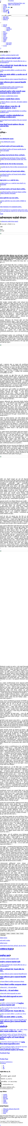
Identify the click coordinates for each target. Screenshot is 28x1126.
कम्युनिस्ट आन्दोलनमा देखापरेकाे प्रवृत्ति (10, 58)
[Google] (4, 1068)
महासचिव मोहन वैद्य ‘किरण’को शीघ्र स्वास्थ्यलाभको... (12, 164)
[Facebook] (3, 1065)
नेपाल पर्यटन (9, 43)
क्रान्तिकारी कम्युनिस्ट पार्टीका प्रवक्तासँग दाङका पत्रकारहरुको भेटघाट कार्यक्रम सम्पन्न (12, 92)
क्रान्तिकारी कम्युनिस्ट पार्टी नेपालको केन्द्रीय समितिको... (12, 171)
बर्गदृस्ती (5, 11)
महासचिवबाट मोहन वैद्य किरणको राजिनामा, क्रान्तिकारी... (12, 155)
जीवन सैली (5, 10)
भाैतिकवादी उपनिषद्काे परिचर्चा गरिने (11, 1109)
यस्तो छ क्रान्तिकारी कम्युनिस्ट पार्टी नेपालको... (12, 1050)
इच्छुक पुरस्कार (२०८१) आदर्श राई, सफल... (9, 180)
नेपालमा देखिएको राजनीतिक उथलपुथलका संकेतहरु (13, 984)
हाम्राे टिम (5, 1111)
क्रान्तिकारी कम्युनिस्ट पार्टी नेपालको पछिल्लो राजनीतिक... (13, 189)
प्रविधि (4, 40)
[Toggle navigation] (0, 22)
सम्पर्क (4, 1113)
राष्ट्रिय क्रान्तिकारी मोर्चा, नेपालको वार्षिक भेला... (12, 1011)
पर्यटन (4, 41)
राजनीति (5, 6)
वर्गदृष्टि (1, 214)
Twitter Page (4, 1059)
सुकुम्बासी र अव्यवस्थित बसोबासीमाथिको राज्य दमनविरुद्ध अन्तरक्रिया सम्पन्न (12, 116)
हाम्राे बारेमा (5, 17)
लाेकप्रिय (3, 1027)
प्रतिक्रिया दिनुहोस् (6, 949)
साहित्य (4, 34)
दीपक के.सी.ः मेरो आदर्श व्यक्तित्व (9, 990)
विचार (4, 9)
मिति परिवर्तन (6, 18)
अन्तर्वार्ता (5, 1094)
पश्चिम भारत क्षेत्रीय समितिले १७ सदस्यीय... (11, 1017)
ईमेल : (1, 1084)
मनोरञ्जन (5, 1103)
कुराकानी (5, 33)
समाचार (5, 4)
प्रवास (4, 36)
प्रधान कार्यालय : (4, 1076)
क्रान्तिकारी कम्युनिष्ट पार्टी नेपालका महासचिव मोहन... (12, 146)
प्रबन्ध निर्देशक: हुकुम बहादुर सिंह (15, 1117)
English (5, 45)
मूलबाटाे (16, 221)
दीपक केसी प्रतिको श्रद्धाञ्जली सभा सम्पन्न (11, 996)
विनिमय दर (5, 19)
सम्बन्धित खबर (5, 956)
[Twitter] (3, 1067)
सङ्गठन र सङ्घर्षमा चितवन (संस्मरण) (10, 99)
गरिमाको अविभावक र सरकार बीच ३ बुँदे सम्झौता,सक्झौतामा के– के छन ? (10, 107)
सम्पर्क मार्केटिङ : (3, 1081)
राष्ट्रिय (8, 30)
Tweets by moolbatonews (6, 1061)
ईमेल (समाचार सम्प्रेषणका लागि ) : (7, 1087)
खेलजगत (5, 38)
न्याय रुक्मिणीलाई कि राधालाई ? (7, 138)
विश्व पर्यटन (8, 44)
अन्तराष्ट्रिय (9, 29)
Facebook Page (5, 1053)
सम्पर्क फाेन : (3, 1079)
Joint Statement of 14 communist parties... (11, 206)
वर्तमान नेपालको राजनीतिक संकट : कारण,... (11, 1031)
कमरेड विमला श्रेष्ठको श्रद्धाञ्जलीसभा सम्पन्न (12, 1043)
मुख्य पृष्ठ (5, 25)
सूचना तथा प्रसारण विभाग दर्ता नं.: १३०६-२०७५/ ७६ (12, 1116)
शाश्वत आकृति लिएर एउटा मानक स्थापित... (9, 198)
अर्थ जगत (5, 7)
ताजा (1, 1000)
